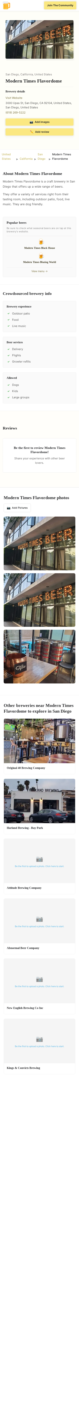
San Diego (41, 156)
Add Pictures (17, 508)
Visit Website (14, 98)
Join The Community (60, 5)
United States (6, 156)
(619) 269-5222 (16, 112)
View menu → (39, 271)
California (26, 158)
